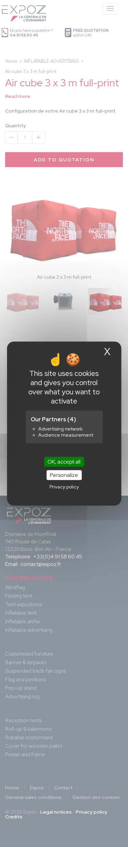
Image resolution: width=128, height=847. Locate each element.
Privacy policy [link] (64, 487)
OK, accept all (64, 461)
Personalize (64, 475)
